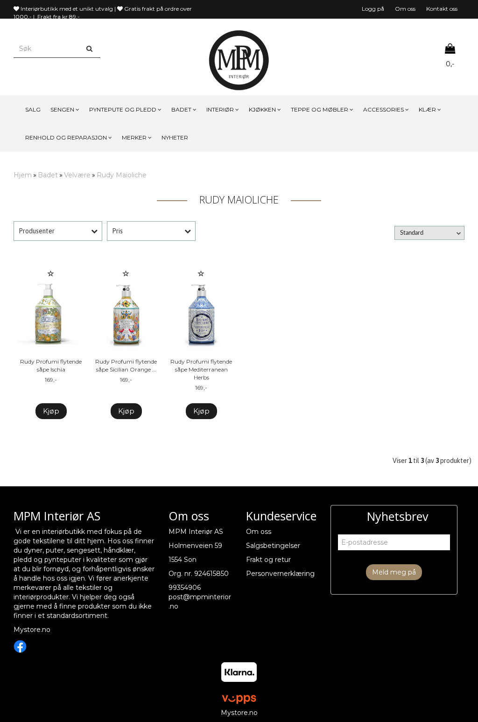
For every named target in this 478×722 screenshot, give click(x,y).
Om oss (405, 8)
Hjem (23, 175)
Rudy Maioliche (122, 175)
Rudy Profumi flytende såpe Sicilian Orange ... (126, 365)
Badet (48, 175)
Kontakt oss (441, 8)
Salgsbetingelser (273, 545)
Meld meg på (394, 572)
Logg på (373, 8)
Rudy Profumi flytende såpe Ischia (51, 365)
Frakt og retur (268, 559)
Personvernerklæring (280, 573)
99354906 (185, 587)
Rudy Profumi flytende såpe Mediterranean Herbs (201, 369)
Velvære (77, 175)
